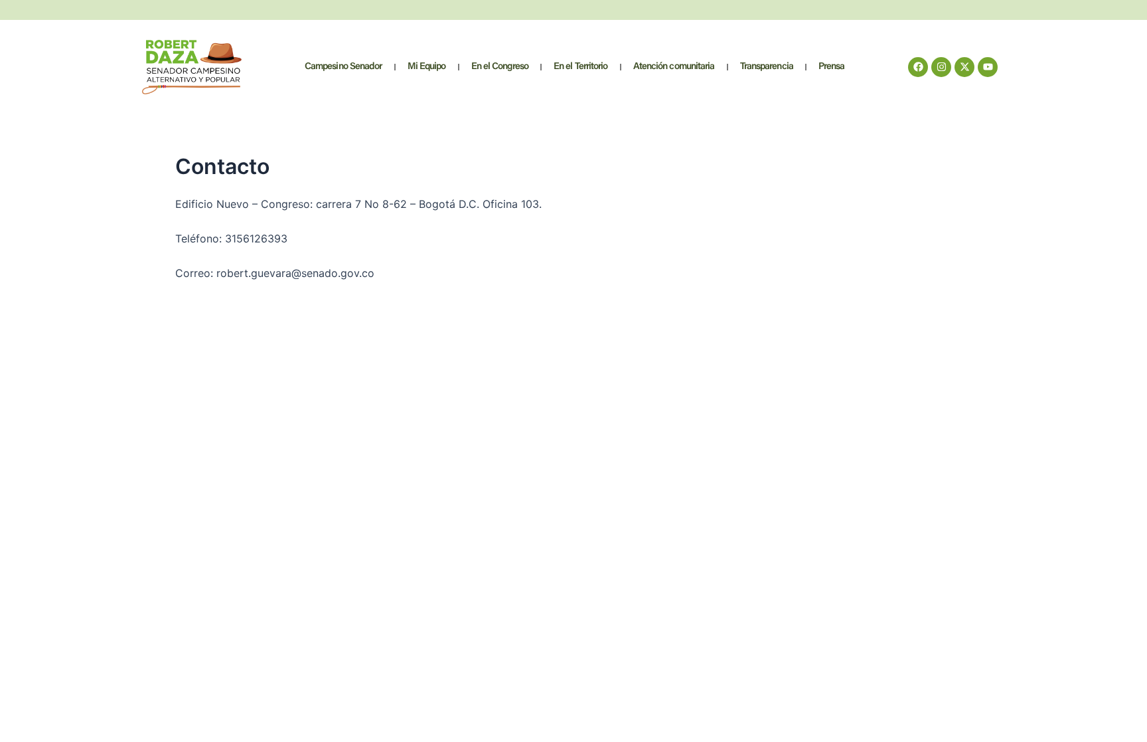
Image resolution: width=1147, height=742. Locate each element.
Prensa (831, 67)
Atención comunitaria (674, 67)
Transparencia (766, 67)
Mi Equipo (427, 67)
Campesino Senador (343, 67)
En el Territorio (581, 67)
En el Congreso (499, 67)
